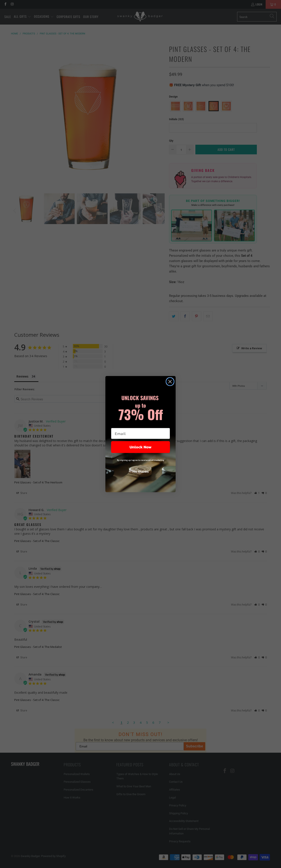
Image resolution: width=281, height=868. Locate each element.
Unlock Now (140, 447)
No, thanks (140, 471)
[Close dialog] (170, 381)
